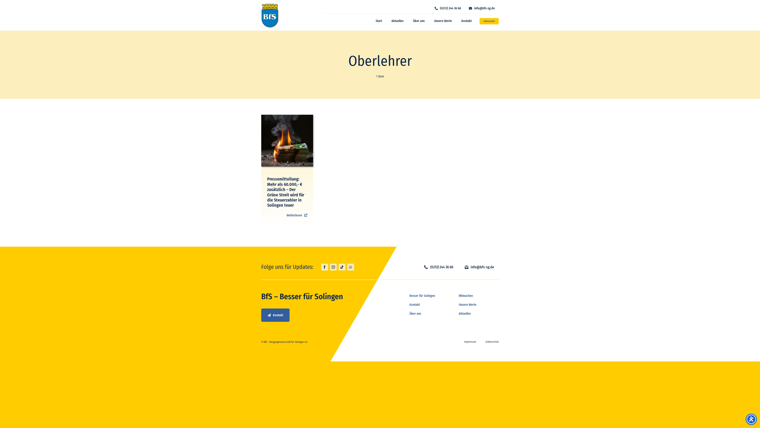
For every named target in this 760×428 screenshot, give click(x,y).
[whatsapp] (350, 267)
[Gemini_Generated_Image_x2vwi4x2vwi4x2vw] (287, 116)
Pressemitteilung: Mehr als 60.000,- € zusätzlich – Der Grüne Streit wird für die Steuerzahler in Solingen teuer (285, 192)
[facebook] (324, 267)
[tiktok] (342, 267)
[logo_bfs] (270, 5)
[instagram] (333, 267)
